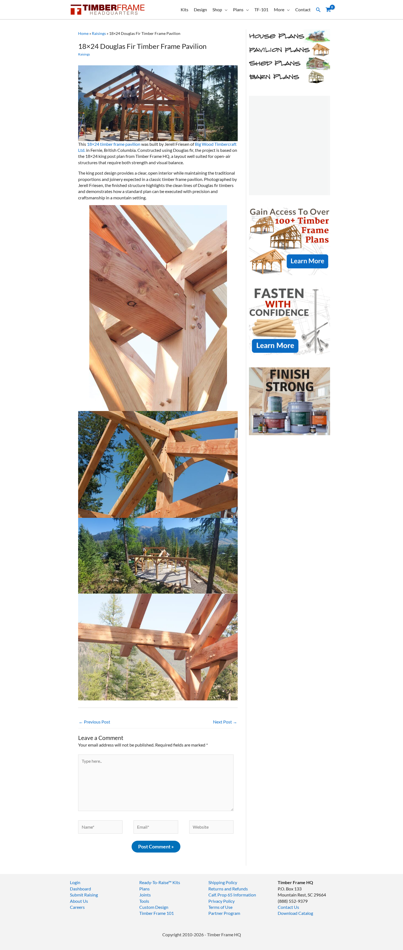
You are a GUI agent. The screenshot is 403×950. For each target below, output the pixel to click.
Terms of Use (220, 907)
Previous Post (94, 721)
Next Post (225, 721)
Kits (184, 9)
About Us (79, 901)
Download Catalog (295, 913)
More (279, 9)
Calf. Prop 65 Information (232, 894)
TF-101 (261, 9)
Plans (238, 9)
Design (200, 9)
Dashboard (80, 888)
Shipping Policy (222, 882)
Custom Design (153, 907)
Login (75, 882)
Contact (303, 9)
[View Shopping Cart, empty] (328, 10)
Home (83, 33)
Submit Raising (84, 894)
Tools (144, 901)
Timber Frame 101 (156, 913)
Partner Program (224, 913)
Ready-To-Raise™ (155, 882)
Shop (217, 9)
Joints (145, 894)
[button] (318, 10)
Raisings (99, 33)
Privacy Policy (221, 901)
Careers (77, 907)
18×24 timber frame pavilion (113, 144)
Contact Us (288, 907)
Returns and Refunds (228, 888)
